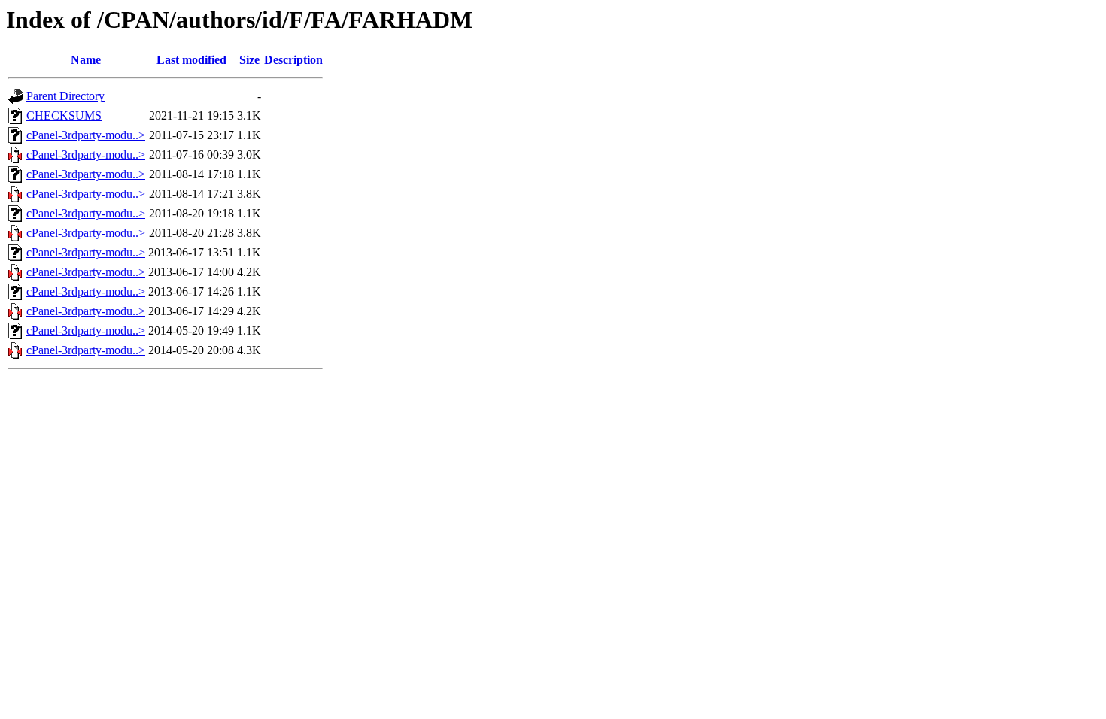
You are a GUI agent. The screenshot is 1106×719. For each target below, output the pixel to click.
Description (293, 59)
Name (86, 59)
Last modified (191, 59)
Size (249, 59)
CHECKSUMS (64, 115)
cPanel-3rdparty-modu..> (85, 135)
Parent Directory (65, 95)
